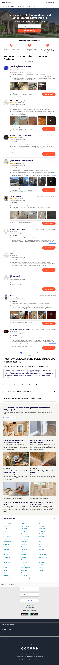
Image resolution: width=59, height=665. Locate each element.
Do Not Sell (30, 653)
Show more (53, 175)
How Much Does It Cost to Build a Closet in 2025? (41, 503)
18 (37, 352)
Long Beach (6, 534)
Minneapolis (24, 539)
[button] (14, 86)
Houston (41, 552)
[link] (29, 67)
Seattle (41, 567)
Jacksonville (7, 562)
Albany (23, 552)
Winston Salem (25, 567)
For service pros (6, 629)
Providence (42, 534)
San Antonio (42, 554)
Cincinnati (24, 570)
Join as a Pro (49, 2)
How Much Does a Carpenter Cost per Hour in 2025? (15, 471)
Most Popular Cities (7, 584)
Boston (23, 531)
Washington (6, 557)
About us (4, 638)
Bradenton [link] (13, 6)
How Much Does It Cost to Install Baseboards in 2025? (41, 441)
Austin (41, 541)
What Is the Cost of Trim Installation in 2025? (15, 503)
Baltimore (24, 528)
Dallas (40, 544)
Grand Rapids (25, 536)
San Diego (6, 544)
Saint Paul (24, 541)
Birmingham (7, 523)
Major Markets (9, 519)
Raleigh (23, 565)
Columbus (24, 575)
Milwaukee (42, 573)
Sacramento (7, 541)
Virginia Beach (43, 565)
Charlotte (24, 560)
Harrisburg (42, 526)
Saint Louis (24, 547)
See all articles (10, 417)
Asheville (23, 557)
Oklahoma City (25, 578)
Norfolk (41, 560)
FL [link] (8, 6)
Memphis (41, 536)
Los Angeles (7, 536)
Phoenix (5, 526)
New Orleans (25, 526)
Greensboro (24, 562)
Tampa (5, 570)
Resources (5, 634)
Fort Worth (42, 549)
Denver (5, 552)
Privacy (21, 653)
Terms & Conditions (38, 656)
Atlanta (5, 573)
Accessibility (37, 653)
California (25, 653)
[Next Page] (41, 353)
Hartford (5, 554)
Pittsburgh (42, 531)
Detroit (23, 534)
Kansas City (24, 544)
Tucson (5, 528)
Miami (5, 565)
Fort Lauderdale (8, 560)
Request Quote (48, 94)
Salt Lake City (43, 557)
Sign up (29, 600)
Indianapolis (6, 578)
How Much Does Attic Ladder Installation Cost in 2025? (13, 441)
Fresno (5, 531)
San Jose (6, 549)
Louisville (24, 523)
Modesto (6, 539)
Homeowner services (8, 624)
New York (24, 554)
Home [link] (4, 6)
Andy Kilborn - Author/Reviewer (12, 498)
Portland (41, 523)
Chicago (5, 575)
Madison (41, 570)
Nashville (41, 539)
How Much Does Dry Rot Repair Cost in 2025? (42, 471)
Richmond (42, 562)
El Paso (41, 547)
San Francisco (7, 547)
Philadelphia (42, 528)
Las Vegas (24, 549)
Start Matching (29, 31)
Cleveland (24, 573)
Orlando (5, 567)
